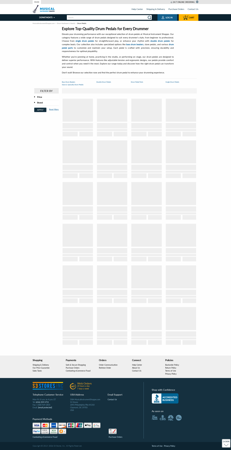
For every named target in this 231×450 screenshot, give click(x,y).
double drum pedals (160, 41)
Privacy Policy (170, 374)
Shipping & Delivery (155, 9)
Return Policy (170, 368)
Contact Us (193, 9)
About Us (136, 368)
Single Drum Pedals (172, 82)
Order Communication (108, 365)
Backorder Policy (172, 365)
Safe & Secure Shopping (76, 365)
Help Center (137, 9)
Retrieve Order (105, 368)
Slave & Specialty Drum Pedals (72, 85)
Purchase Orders (176, 9)
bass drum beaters (135, 44)
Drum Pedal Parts (137, 82)
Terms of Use (170, 371)
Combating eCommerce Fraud (78, 371)
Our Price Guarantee (41, 368)
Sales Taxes (37, 371)
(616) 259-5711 (42, 402)
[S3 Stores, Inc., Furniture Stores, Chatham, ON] (165, 398)
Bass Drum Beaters (68, 82)
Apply (40, 109)
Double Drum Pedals (103, 82)
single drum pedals (85, 41)
